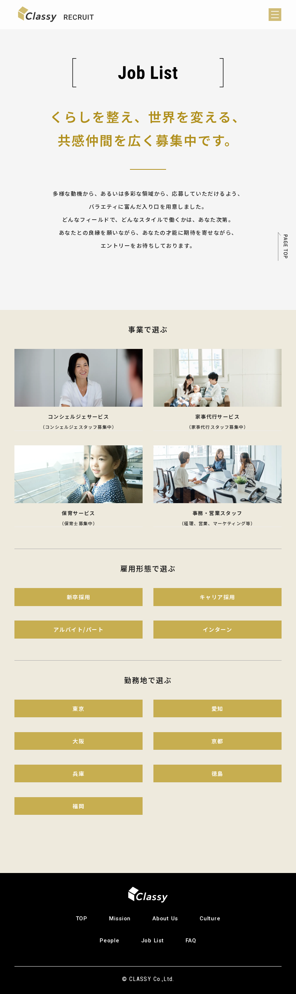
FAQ (191, 940)
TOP (81, 918)
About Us (165, 918)
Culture (210, 918)
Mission (120, 918)
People (109, 940)
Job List (152, 940)
